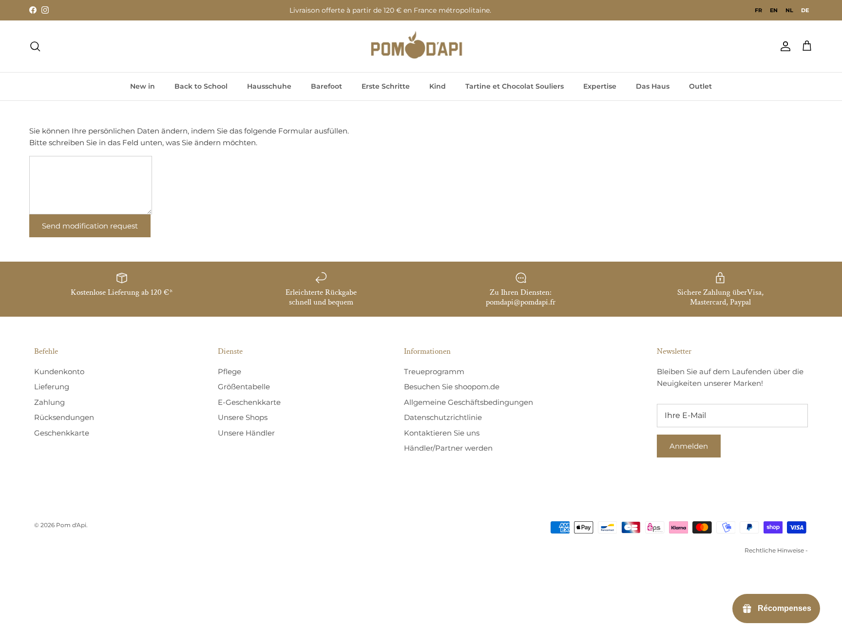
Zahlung (49, 402)
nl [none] (789, 10)
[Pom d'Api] (421, 46)
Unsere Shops (243, 417)
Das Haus (653, 86)
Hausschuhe (269, 86)
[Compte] (783, 46)
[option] (758, 10)
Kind (437, 86)
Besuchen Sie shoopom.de (451, 386)
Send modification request (90, 225)
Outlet (700, 86)
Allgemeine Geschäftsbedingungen (468, 402)
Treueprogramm (434, 371)
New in (142, 86)
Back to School (201, 86)
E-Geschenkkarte (249, 402)
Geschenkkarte (61, 433)
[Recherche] (35, 46)
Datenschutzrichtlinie (443, 417)
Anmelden (689, 446)
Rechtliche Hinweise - (776, 550)
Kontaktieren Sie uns (441, 433)
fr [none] (758, 10)
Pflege (229, 371)
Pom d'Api (71, 525)
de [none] (805, 10)
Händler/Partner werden (448, 448)
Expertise (599, 86)
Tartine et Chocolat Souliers (514, 86)
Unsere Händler (246, 433)
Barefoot (326, 86)
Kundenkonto (59, 371)
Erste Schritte (386, 86)
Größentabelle (244, 386)
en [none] (774, 10)
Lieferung (51, 386)
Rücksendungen (64, 417)
